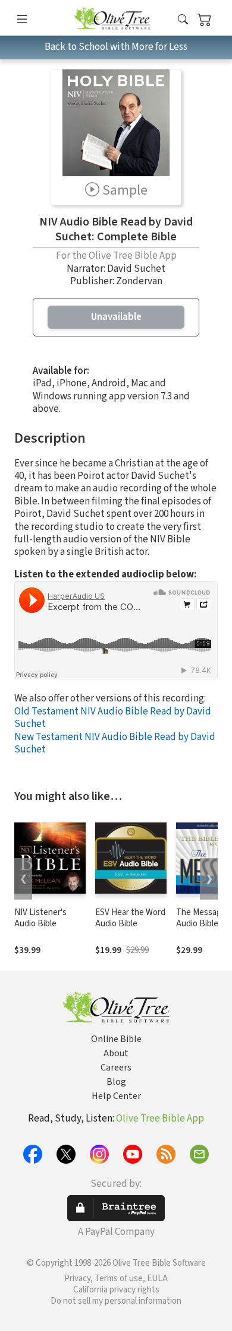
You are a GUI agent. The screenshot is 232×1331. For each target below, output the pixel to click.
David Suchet (136, 269)
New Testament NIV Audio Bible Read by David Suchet (114, 743)
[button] (183, 20)
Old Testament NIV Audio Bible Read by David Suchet (112, 717)
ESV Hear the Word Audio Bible (130, 918)
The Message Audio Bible (201, 918)
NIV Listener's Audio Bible (40, 918)
